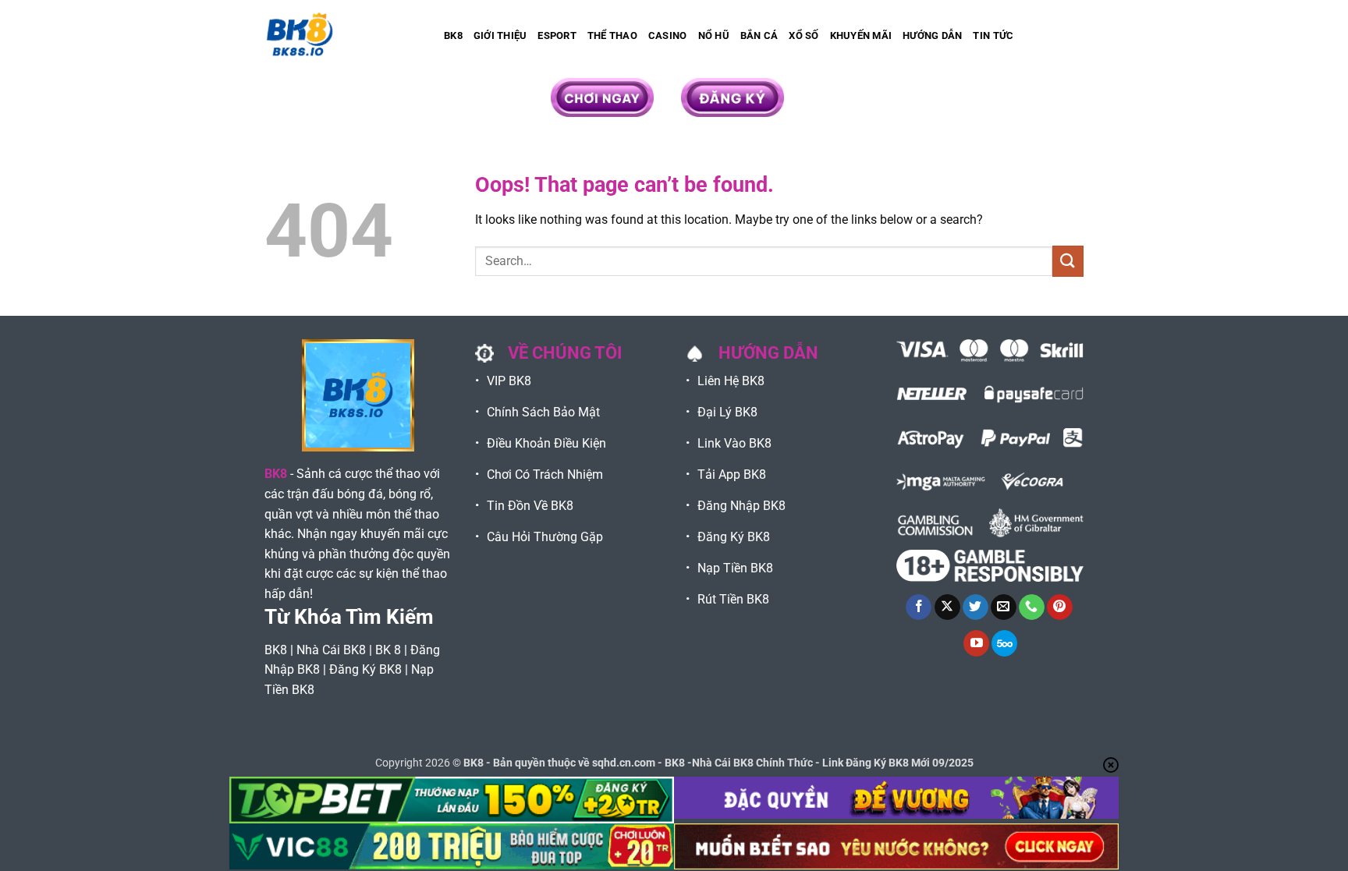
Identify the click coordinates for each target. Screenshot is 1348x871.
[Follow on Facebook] (918, 607)
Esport (556, 35)
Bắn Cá (759, 35)
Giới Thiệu (500, 35)
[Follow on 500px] (1004, 643)
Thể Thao (612, 35)
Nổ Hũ (713, 35)
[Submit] (1068, 261)
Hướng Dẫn (932, 35)
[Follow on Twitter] (975, 607)
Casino (667, 35)
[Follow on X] (947, 607)
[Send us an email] (1003, 607)
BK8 (453, 35)
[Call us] (1032, 607)
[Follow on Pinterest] (1060, 607)
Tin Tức (993, 35)
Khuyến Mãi (861, 35)
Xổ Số (803, 35)
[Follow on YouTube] (976, 643)
